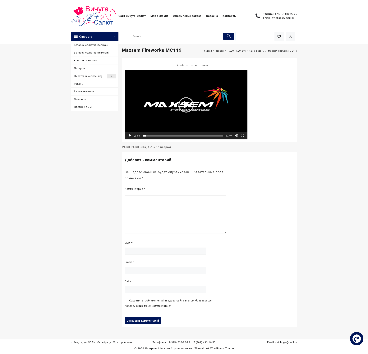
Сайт (128, 281)
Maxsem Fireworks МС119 (152, 50)
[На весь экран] (242, 135)
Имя (129, 243)
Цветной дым (83, 106)
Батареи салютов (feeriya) (91, 45)
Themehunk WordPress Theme (214, 348)
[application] (186, 104)
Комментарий (135, 188)
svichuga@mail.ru (283, 17)
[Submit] (229, 36)
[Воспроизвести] (130, 135)
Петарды (79, 68)
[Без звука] (236, 135)
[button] (186, 105)
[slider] (183, 136)
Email (129, 262)
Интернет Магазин (158, 348)
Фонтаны (80, 99)
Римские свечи (84, 91)
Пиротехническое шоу (88, 76)
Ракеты (79, 83)
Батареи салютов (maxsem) (92, 52)
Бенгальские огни (86, 60)
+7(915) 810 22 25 (286, 13)
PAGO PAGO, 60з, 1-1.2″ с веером (146, 147)
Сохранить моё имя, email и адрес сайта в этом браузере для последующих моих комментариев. (169, 303)
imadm (181, 65)
